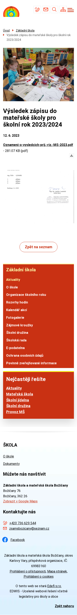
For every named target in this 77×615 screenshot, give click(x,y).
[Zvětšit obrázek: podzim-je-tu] (38, 74)
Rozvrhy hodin (17, 302)
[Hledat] (54, 9)
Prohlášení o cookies (39, 577)
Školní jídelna (17, 400)
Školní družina (17, 333)
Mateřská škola (19, 394)
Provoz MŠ (15, 412)
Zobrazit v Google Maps (20, 501)
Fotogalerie (15, 318)
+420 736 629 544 (37, 9)
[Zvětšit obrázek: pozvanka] (38, 196)
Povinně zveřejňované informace (31, 363)
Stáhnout (70, 157)
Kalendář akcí (16, 310)
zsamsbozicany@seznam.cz (45, 9)
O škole (12, 287)
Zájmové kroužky (19, 325)
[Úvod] (13, 11)
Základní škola (21, 269)
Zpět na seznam (38, 247)
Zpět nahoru (64, 606)
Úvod (6, 30)
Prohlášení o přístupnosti (28, 571)
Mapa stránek (57, 571)
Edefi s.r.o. (54, 586)
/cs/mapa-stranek (63, 9)
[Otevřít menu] (70, 10)
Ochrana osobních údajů (24, 355)
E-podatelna (15, 348)
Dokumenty (11, 464)
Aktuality (13, 280)
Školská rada (16, 340)
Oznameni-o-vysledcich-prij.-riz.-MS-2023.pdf (38, 145)
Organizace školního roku (26, 295)
